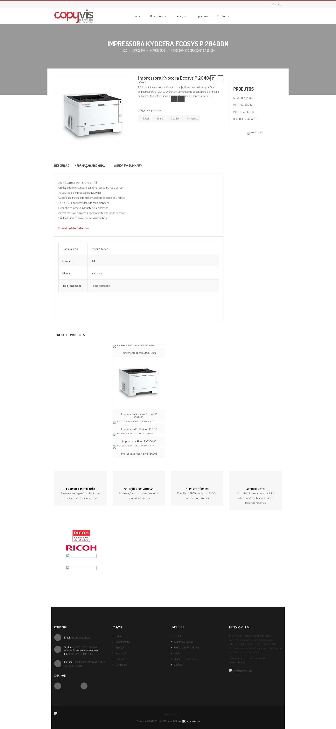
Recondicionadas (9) (245, 118)
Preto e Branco (101, 285)
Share (159, 118)
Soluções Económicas (138, 489)
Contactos (121, 664)
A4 (93, 261)
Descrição (61, 166)
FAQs (177, 653)
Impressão (138, 50)
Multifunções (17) (243, 111)
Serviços (120, 647)
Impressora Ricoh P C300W (139, 441)
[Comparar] (174, 99)
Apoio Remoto (255, 489)
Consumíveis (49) (243, 97)
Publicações (122, 658)
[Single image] (255, 133)
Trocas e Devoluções (185, 658)
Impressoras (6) (243, 104)
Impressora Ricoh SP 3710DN (139, 453)
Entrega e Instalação (80, 489)
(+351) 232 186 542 (85, 647)
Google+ (174, 118)
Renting (178, 636)
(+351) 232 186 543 (81, 653)
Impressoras (157, 50)
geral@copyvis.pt (81, 637)
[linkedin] (90, 684)
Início (124, 50)
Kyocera (97, 273)
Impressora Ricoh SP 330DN (139, 352)
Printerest (192, 118)
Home (119, 636)
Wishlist (276, 4)
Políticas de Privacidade (186, 647)
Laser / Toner (100, 248)
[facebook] (64, 684)
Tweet (145, 118)
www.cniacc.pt (237, 662)
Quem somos (123, 641)
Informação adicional (89, 166)
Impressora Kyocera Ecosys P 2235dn (139, 415)
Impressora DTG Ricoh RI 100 (139, 429)
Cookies (178, 664)
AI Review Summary (128, 166)
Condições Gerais (183, 641)
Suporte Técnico (197, 489)
